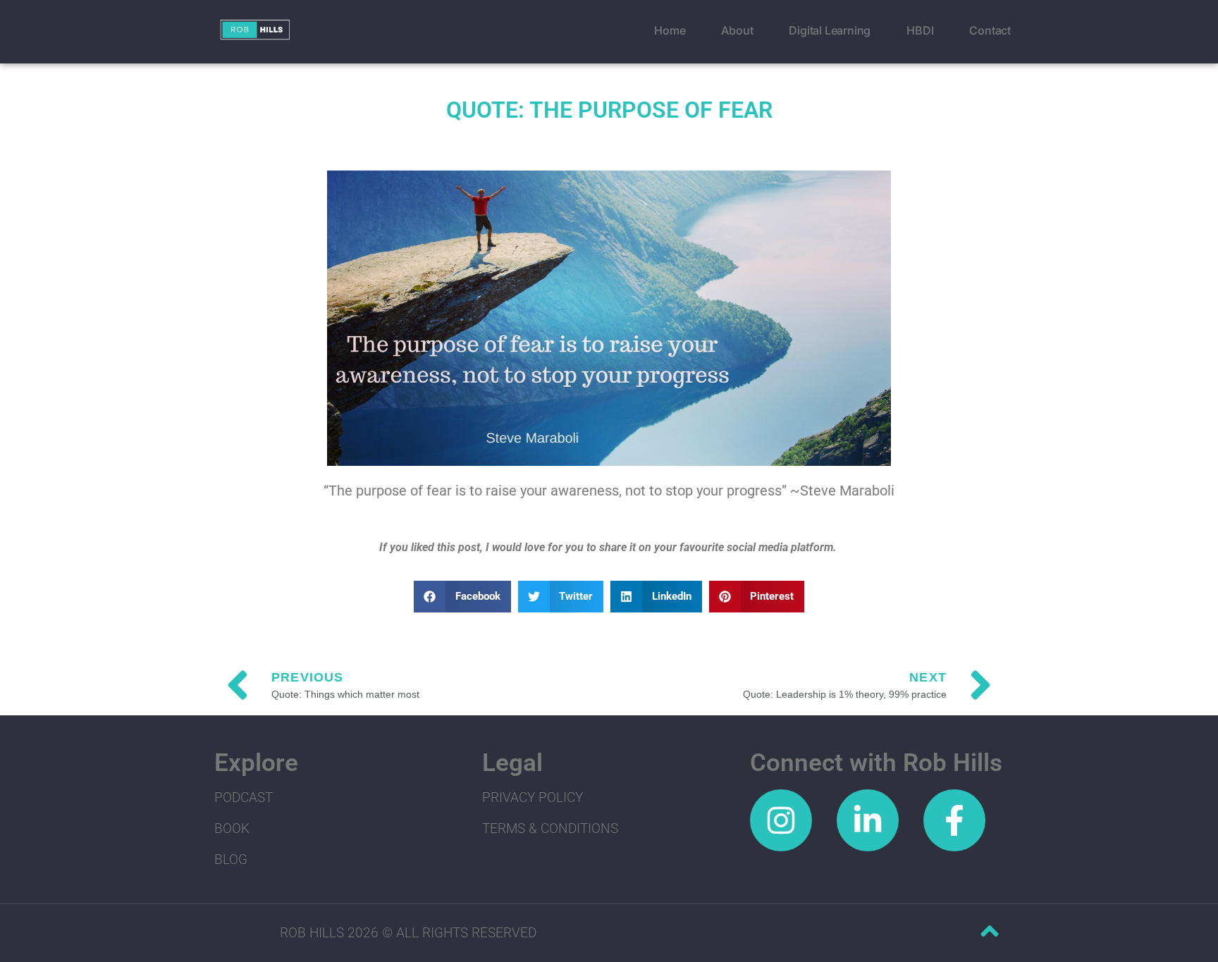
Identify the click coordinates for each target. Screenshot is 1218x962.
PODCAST (243, 797)
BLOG (230, 859)
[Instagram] (781, 820)
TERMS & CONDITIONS (550, 828)
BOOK (232, 828)
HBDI (919, 30)
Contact (990, 30)
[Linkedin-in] (868, 820)
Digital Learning (830, 30)
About (737, 30)
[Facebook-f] (954, 820)
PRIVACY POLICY (532, 797)
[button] (462, 596)
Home (669, 30)
